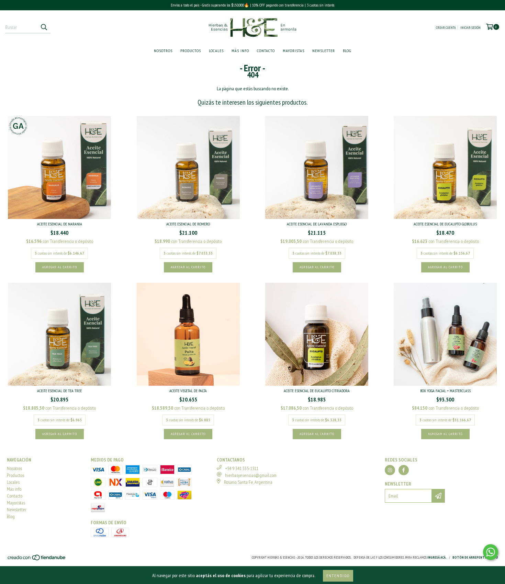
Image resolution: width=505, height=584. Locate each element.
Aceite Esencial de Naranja (59, 223)
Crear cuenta (446, 27)
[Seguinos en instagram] (390, 470)
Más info (240, 50)
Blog (347, 50)
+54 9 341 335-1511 (241, 468)
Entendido (338, 575)
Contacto (266, 50)
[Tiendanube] (37, 560)
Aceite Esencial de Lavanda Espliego (317, 223)
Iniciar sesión (470, 27)
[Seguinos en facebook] (404, 470)
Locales (216, 50)
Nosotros (163, 50)
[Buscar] (43, 27)
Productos (190, 50)
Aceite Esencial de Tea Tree (59, 390)
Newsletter (323, 50)
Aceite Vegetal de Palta (188, 390)
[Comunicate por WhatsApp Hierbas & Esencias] (490, 552)
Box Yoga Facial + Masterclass (445, 390)
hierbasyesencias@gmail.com (251, 475)
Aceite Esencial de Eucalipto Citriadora (317, 390)
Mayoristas (293, 50)
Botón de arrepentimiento (475, 557)
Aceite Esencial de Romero (188, 223)
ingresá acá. (437, 557)
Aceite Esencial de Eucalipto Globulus (445, 223)
